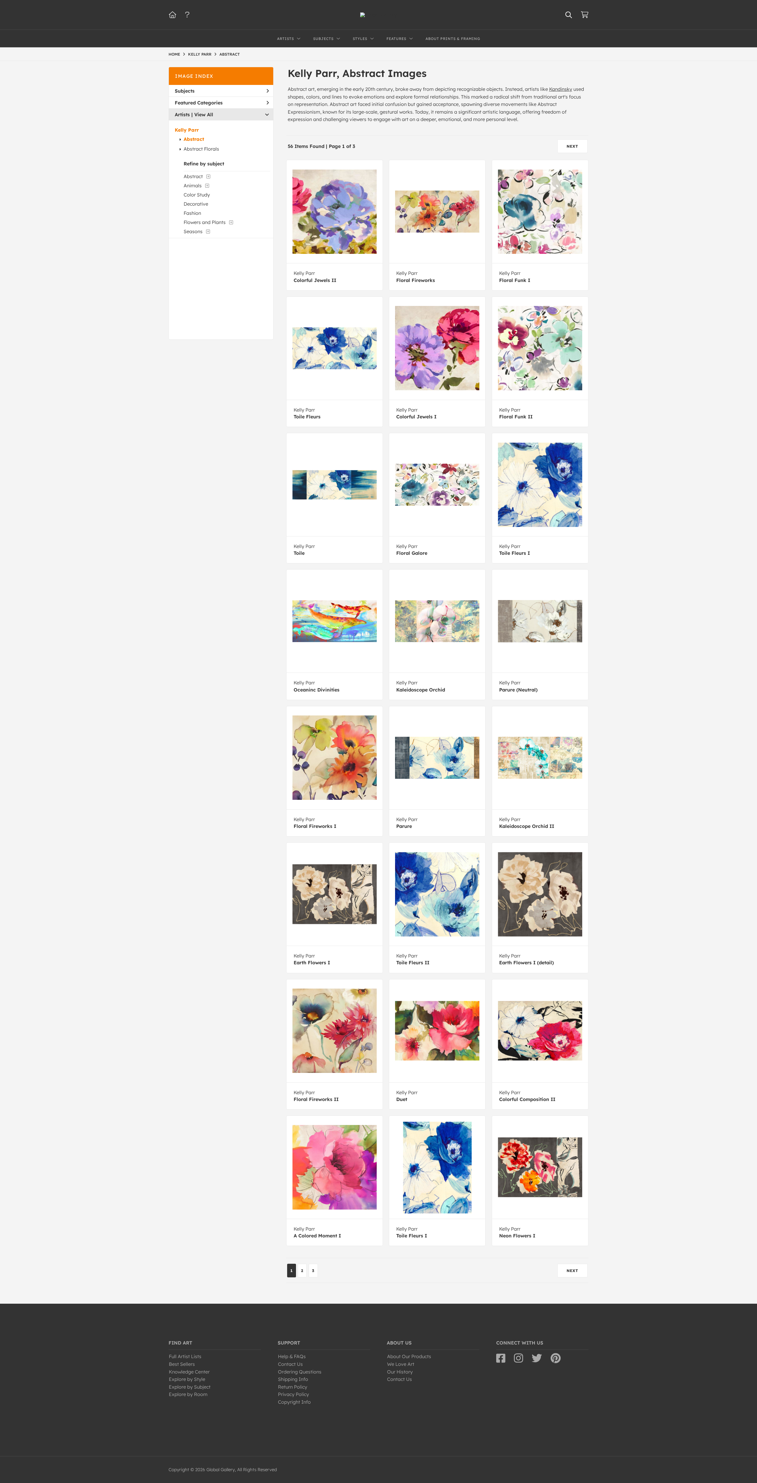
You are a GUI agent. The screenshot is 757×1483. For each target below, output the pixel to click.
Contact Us (290, 1364)
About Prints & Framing (453, 38)
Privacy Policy (293, 1394)
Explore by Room (188, 1394)
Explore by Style (187, 1379)
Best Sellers (182, 1364)
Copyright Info (294, 1402)
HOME (174, 54)
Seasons (193, 231)
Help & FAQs (292, 1356)
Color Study (197, 195)
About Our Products (409, 1356)
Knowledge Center (189, 1372)
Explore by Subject (190, 1387)
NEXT (572, 146)
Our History (400, 1372)
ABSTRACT (229, 54)
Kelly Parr (187, 130)
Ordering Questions (299, 1372)
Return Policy (292, 1387)
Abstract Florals (201, 149)
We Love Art (400, 1364)
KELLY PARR (199, 54)
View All (203, 114)
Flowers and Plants (205, 222)
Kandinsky (560, 89)
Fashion (192, 213)
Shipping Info (293, 1379)
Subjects (185, 91)
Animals (193, 185)
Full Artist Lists (185, 1356)
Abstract (194, 139)
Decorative (196, 204)
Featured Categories (199, 103)
